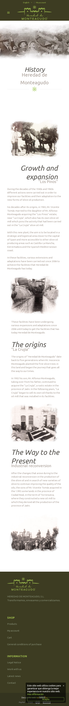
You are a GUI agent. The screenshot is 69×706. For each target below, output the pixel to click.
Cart (9, 637)
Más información (35, 694)
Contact (11, 682)
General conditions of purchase (24, 644)
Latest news (14, 676)
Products (12, 624)
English (26, 2)
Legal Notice (14, 662)
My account (41, 2)
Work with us (14, 669)
